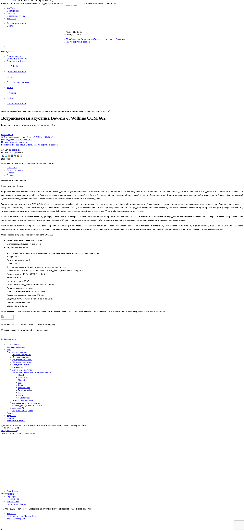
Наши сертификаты (25, 433)
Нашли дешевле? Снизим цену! (16, 139)
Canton (21, 385)
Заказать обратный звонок (45, 145)
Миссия (10, 494)
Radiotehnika (24, 398)
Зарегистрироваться (16, 23)
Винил (10, 87)
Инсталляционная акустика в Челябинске (58, 111)
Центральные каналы (22, 360)
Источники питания (16, 103)
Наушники (12, 93)
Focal (20, 393)
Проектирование (15, 56)
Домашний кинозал (16, 71)
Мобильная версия (16, 518)
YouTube (11, 8)
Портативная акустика (22, 410)
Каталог (13, 111)
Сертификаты (13, 496)
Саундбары (17, 367)
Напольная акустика (21, 354)
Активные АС (18, 408)
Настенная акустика (21, 362)
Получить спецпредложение (15, 142)
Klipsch (21, 375)
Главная (5, 111)
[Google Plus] (18, 156)
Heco (20, 395)
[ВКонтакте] (3, 156)
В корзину (15, 150)
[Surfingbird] (20, 156)
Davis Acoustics (25, 377)
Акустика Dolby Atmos (22, 370)
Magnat (21, 380)
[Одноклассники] (9, 156)
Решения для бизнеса (17, 61)
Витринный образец (16, 504)
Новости (11, 13)
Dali (19, 382)
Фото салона (13, 501)
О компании (13, 11)
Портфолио (12, 491)
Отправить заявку (9, 430)
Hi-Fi (9, 77)
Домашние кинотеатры (18, 58)
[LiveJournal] (15, 156)
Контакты (11, 18)
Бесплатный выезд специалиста (16, 145)
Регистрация (7, 134)
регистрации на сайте (43, 163)
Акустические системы (18, 82)
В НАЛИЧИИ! (14, 66)
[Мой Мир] (12, 156)
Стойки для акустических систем (27, 405)
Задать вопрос (8, 433)
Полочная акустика (21, 357)
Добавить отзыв (8, 339)
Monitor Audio (24, 387)
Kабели (10, 98)
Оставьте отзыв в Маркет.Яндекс (23, 516)
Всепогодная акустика (22, 400)
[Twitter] (6, 156)
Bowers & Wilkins (85, 111)
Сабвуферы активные (22, 365)
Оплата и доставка (16, 16)
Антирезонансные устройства (26, 403)
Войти (10, 26)
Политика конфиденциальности (16, 526)
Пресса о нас (13, 499)
